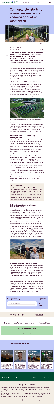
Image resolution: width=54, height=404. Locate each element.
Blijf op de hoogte (38, 377)
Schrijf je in (27, 332)
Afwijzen (26, 400)
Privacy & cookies (48, 377)
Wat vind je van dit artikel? (14, 303)
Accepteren (17, 400)
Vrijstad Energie (23, 88)
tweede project (19, 210)
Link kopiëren (39, 314)
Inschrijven (49, 2)
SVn (34, 187)
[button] (52, 361)
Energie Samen (28, 187)
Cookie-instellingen (36, 400)
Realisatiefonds (14, 157)
